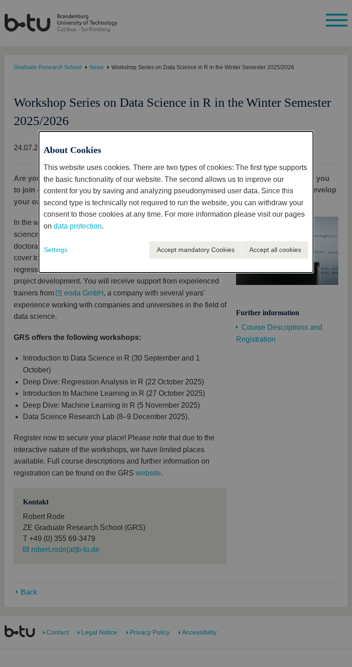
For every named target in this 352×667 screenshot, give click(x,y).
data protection (78, 226)
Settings (55, 249)
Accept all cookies (275, 249)
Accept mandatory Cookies (196, 249)
